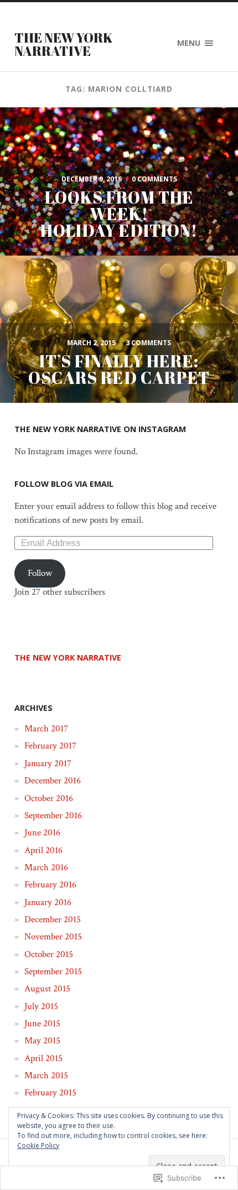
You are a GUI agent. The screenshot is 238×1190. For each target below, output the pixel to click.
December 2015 (52, 919)
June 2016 (42, 833)
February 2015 (50, 1093)
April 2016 (43, 850)
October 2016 (48, 798)
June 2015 (42, 1023)
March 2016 (46, 867)
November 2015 (53, 937)
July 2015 (41, 1006)
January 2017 (47, 763)
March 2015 (46, 1075)
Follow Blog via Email (63, 484)
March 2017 (46, 729)
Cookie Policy (38, 1145)
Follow (40, 573)
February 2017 (50, 746)
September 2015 (53, 971)
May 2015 (42, 1041)
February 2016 (50, 885)
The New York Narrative (63, 44)
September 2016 (53, 815)
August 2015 (47, 989)
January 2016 (47, 902)
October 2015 (48, 954)
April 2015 (43, 1058)
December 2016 (52, 781)
